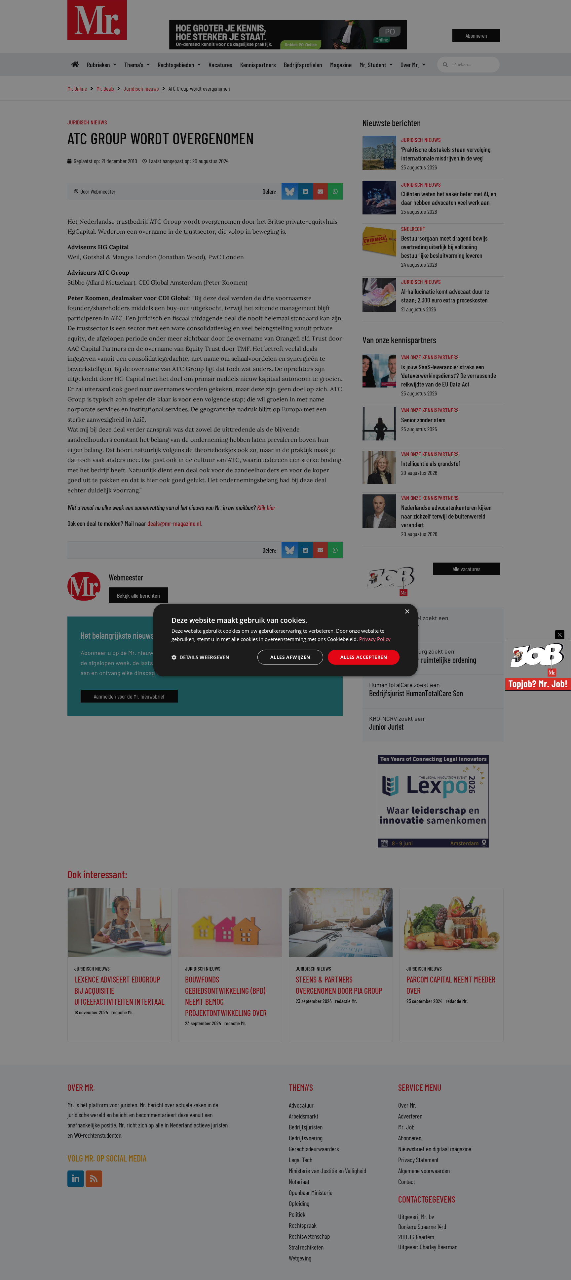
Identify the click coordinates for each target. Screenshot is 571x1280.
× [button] (406, 611)
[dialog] (285, 640)
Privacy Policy (375, 639)
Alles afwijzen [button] (290, 657)
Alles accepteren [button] (363, 657)
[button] (200, 657)
